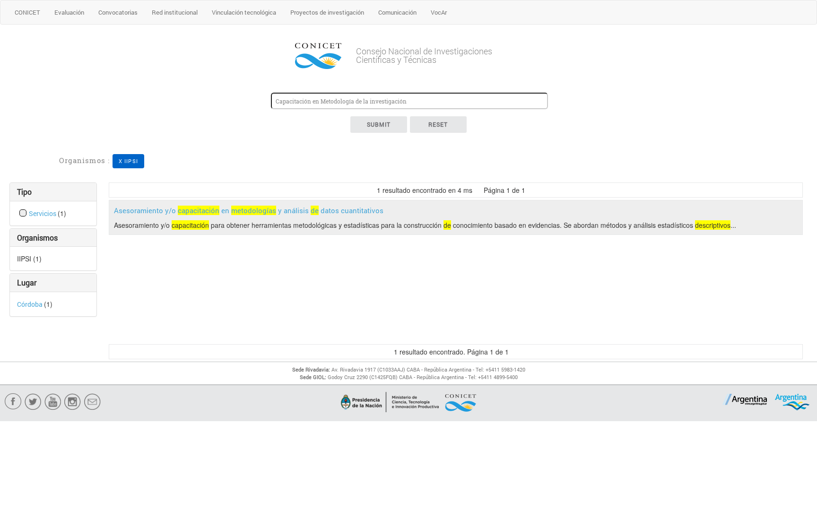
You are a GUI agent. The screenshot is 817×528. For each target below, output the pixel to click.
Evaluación (69, 12)
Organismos (37, 237)
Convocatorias (118, 12)
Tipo (24, 192)
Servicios (43, 213)
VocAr (439, 12)
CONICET (27, 12)
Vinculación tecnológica (244, 12)
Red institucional (175, 12)
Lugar (26, 282)
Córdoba (30, 304)
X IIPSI (128, 160)
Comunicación (397, 12)
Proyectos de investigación (327, 12)
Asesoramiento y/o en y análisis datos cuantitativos (248, 210)
